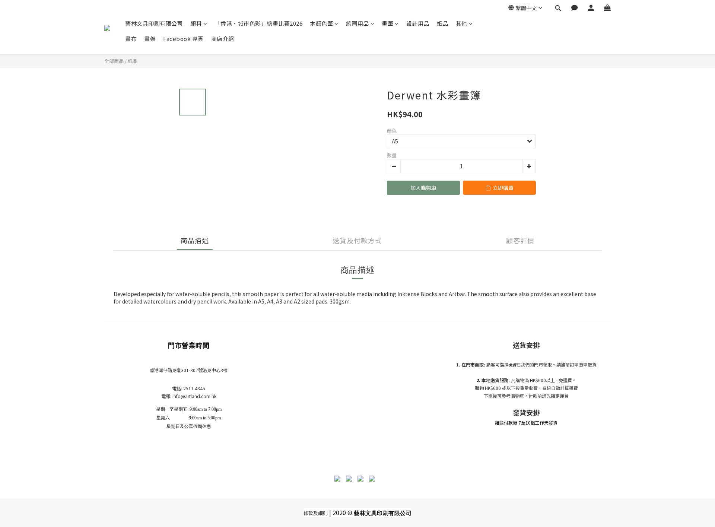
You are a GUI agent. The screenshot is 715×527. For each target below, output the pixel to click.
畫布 (131, 38)
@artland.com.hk (198, 396)
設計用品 (417, 23)
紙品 (442, 23)
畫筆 (387, 23)
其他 (461, 23)
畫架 (150, 38)
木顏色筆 (321, 23)
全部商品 (114, 60)
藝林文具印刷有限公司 (154, 23)
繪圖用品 (357, 23)
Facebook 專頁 (183, 38)
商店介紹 (222, 38)
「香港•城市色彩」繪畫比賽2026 (259, 23)
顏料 (196, 23)
